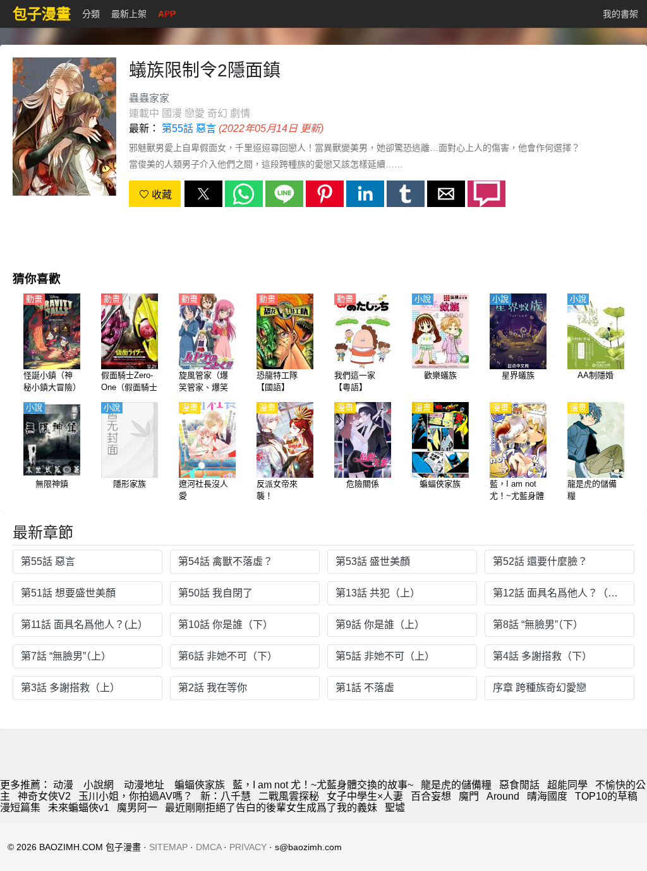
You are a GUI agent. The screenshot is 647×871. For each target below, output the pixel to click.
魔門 (469, 796)
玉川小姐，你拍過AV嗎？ (135, 796)
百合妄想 (431, 796)
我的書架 (620, 14)
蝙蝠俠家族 (199, 784)
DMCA (208, 847)
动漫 (63, 784)
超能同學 (567, 784)
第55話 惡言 (189, 128)
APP (167, 14)
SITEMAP (168, 847)
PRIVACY (248, 847)
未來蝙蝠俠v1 (78, 807)
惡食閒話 (519, 784)
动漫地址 (144, 784)
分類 (91, 14)
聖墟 (395, 807)
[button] (203, 194)
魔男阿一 (137, 807)
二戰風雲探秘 (288, 796)
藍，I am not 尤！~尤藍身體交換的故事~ (323, 784)
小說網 (98, 784)
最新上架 (129, 14)
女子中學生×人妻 (365, 796)
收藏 (160, 194)
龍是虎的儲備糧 (456, 784)
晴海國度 (547, 796)
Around (503, 796)
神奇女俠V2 (44, 796)
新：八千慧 (225, 796)
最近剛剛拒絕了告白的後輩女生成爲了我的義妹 (271, 807)
